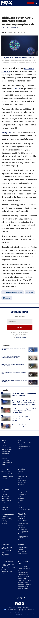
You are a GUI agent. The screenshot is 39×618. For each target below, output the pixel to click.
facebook (14, 597)
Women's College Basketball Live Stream (24, 583)
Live (19, 440)
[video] (33, 349)
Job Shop (20, 525)
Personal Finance (23, 547)
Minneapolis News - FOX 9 (7, 572)
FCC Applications (23, 532)
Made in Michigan (6, 449)
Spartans (20, 500)
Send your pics (5, 472)
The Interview (5, 454)
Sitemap (20, 540)
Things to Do (5, 460)
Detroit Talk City (6, 447)
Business (4, 458)
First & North (22, 494)
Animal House (22, 485)
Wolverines (21, 498)
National (3, 456)
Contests (4, 523)
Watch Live (30, 3)
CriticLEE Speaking (6, 519)
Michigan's (6, 132)
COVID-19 (17, 88)
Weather (21, 469)
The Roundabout (6, 451)
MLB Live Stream (23, 572)
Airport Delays (22, 480)
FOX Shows (4, 516)
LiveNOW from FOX (24, 446)
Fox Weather (22, 482)
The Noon (4, 494)
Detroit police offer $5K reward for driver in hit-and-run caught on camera (23, 419)
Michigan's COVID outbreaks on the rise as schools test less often (18, 58)
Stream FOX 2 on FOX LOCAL (24, 443)
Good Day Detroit (6, 492)
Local (3, 443)
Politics (3, 464)
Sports (20, 489)
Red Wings (21, 507)
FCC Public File (22, 529)
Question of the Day (7, 474)
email (24, 597)
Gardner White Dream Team (7, 551)
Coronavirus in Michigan (15, 30)
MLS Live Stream (23, 588)
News (3, 440)
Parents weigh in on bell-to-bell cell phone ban (13, 372)
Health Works (5, 498)
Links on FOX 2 (5, 509)
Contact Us (21, 519)
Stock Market (22, 551)
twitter (17, 597)
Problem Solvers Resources (23, 537)
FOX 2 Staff (21, 516)
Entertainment (7, 514)
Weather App (22, 474)
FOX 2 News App (23, 523)
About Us (22, 514)
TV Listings (4, 521)
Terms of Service (20, 337)
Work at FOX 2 (22, 521)
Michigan (29, 292)
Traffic (20, 478)
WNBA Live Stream (23, 586)
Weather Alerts (22, 476)
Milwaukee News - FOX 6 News (8, 568)
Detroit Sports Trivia (7, 476)
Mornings (5, 489)
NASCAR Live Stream (24, 574)
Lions (19, 496)
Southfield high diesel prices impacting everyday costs (12, 364)
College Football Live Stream (24, 569)
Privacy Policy (21, 336)
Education (7, 298)
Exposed (3, 557)
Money (21, 544)
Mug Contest (5, 496)
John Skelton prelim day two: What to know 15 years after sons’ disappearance (24, 411)
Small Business (22, 553)
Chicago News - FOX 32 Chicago (7, 565)
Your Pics (5, 469)
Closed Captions (23, 534)
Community (21, 527)
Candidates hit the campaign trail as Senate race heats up (14, 381)
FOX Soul (20, 449)
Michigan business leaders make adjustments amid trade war (10, 356)
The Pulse (4, 445)
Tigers (20, 505)
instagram (21, 597)
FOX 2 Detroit (4, 30)
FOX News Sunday (6, 462)
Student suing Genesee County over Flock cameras (13, 348)
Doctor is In (4, 507)
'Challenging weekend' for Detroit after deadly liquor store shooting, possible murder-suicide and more (24, 402)
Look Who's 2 (5, 478)
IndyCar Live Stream (24, 576)
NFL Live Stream (23, 566)
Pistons (20, 503)
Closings (20, 472)
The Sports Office (23, 492)
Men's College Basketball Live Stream (24, 579)
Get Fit (3, 503)
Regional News (7, 561)
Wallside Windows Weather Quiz (6, 548)
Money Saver (5, 505)
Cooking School (6, 500)
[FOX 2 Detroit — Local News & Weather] (6, 3)
